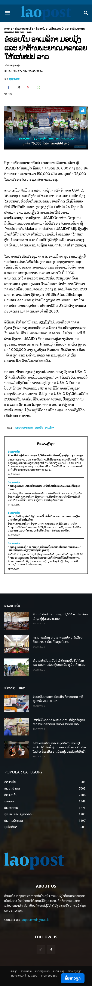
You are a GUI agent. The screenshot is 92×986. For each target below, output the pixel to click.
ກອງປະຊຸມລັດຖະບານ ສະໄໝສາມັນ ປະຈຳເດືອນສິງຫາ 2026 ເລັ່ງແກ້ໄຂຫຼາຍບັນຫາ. (44, 487)
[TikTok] (41, 949)
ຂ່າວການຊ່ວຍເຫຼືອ (24, 28)
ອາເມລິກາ (49, 427)
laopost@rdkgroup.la (35, 920)
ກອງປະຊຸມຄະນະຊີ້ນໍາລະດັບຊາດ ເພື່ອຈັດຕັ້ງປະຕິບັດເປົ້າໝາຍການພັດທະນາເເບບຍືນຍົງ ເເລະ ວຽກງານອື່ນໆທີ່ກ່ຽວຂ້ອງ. (44, 548)
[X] (18, 87)
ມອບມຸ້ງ (39, 427)
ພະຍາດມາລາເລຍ (24, 427)
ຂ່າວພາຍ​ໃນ (14, 451)
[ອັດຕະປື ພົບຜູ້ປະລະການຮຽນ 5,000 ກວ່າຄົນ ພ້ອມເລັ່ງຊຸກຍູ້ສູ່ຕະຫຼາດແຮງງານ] (16, 621)
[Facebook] (8, 87)
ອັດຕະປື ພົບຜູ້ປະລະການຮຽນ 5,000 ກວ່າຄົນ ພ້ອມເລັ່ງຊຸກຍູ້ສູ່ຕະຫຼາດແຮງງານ (46, 455)
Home (8, 28)
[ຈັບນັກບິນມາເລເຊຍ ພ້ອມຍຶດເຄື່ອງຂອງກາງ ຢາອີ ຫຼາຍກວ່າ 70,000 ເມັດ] (16, 703)
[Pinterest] (28, 87)
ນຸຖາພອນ (14, 78)
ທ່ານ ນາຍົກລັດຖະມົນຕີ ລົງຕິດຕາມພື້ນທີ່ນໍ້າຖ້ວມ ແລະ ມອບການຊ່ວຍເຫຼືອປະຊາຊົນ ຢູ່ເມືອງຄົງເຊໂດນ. (43, 517)
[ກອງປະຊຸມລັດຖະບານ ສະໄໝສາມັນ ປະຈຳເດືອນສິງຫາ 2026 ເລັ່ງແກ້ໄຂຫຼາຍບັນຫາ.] (16, 644)
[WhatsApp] (38, 87)
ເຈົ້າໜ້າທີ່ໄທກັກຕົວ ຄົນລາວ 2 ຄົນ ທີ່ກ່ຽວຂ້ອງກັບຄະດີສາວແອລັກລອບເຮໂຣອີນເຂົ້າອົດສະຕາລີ (59, 722)
